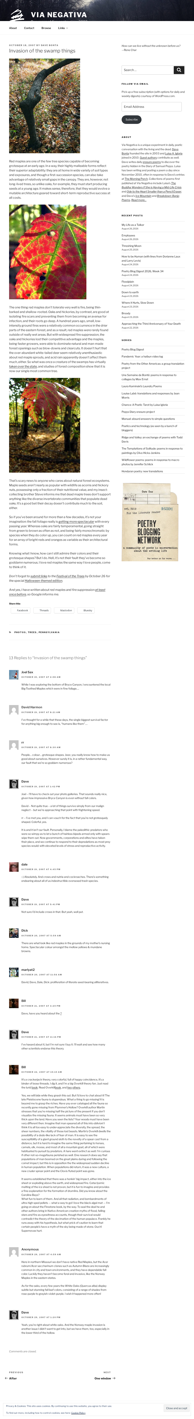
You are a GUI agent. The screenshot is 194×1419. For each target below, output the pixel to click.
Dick (24, 930)
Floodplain (128, 281)
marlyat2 (28, 970)
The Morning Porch (136, 178)
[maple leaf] (47, 298)
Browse (46, 28)
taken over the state (23, 366)
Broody (126, 313)
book (35, 1087)
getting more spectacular (76, 521)
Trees (32, 632)
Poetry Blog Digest (133, 349)
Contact (29, 28)
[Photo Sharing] (44, 471)
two (69, 1087)
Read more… (138, 200)
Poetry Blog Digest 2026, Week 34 (142, 271)
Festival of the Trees (70, 576)
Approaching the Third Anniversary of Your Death (151, 323)
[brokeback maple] (44, 152)
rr (22, 742)
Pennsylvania (49, 632)
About (13, 28)
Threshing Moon (131, 245)
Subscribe (132, 119)
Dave (25, 781)
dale (24, 864)
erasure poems (152, 161)
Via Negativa (59, 15)
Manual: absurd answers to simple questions (148, 418)
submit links (39, 576)
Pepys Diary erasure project (138, 411)
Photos (20, 632)
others (76, 1087)
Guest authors (148, 157)
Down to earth (130, 292)
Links (61, 28)
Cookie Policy (78, 1412)
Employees (128, 235)
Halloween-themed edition (43, 580)
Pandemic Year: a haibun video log (142, 356)
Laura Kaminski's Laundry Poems (142, 386)
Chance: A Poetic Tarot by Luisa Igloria (145, 404)
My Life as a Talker (133, 224)
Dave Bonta (50, 45)
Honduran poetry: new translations (142, 471)
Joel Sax (27, 672)
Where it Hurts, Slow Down (138, 302)
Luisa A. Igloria (173, 153)
